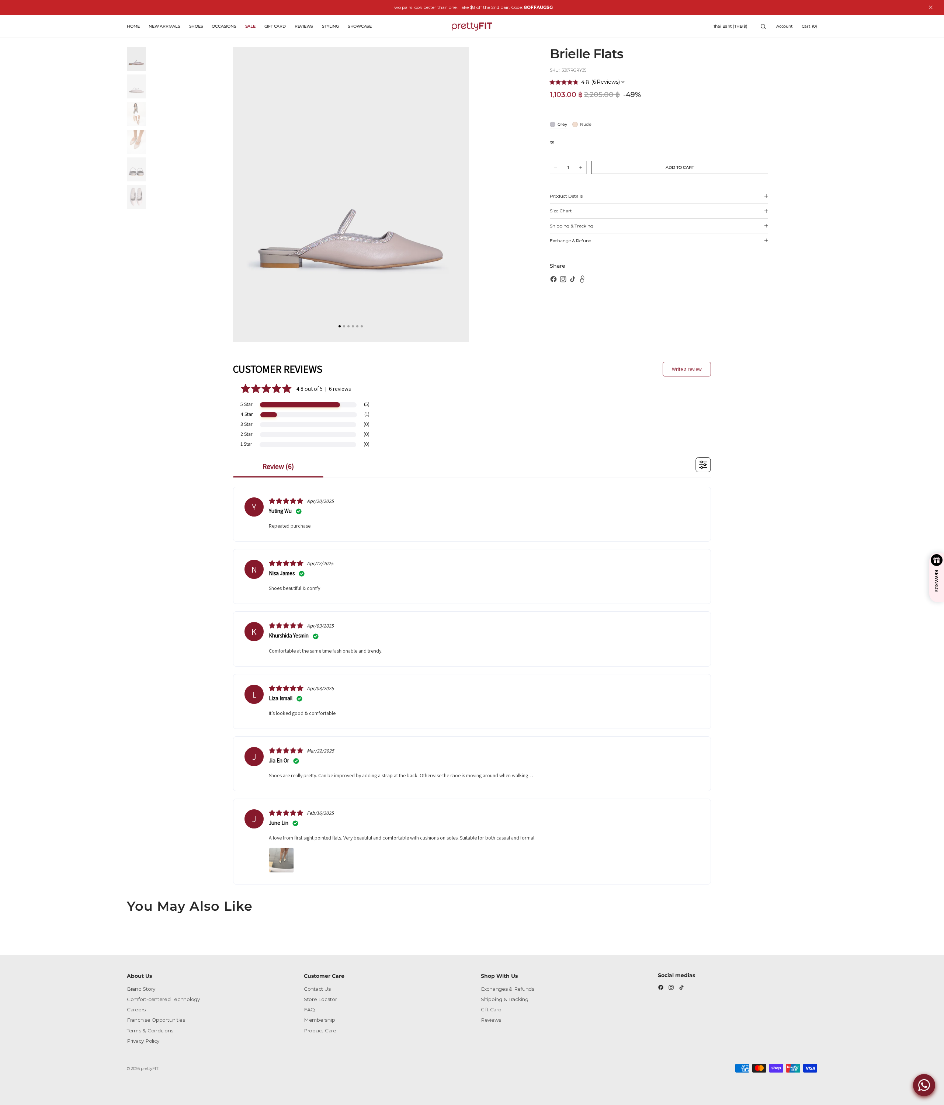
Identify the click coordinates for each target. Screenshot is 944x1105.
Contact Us (317, 989)
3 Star (246, 424)
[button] (730, 26)
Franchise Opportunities (156, 1020)
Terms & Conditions (150, 1030)
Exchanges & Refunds (507, 989)
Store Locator (320, 999)
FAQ (309, 1009)
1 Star (246, 444)
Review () (278, 466)
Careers (136, 1009)
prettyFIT (150, 1068)
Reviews (491, 1020)
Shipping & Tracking (504, 999)
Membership (319, 1020)
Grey (562, 125)
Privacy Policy (143, 1041)
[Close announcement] (931, 7)
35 (552, 143)
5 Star (246, 404)
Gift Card (491, 1009)
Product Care (320, 1030)
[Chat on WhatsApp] (924, 1085)
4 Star (246, 414)
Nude (585, 125)
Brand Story (141, 989)
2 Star (246, 434)
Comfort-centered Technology (163, 999)
